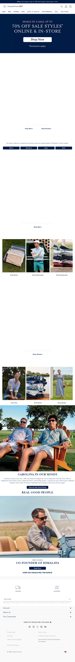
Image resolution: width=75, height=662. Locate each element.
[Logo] (15, 6)
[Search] (61, 6)
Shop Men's (29, 128)
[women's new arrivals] (37, 322)
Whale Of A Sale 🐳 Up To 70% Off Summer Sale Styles (35, 2)
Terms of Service (25, 602)
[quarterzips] (61, 258)
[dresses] (61, 386)
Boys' (46, 148)
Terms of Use (42, 632)
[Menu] (4, 6)
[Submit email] (69, 599)
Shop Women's (46, 128)
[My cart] (70, 6)
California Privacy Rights (14, 639)
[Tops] (13, 386)
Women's (29, 148)
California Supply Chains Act (47, 636)
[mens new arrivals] (37, 194)
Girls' (63, 148)
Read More (37, 568)
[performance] (37, 258)
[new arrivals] (37, 96)
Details (56, 1)
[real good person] (37, 533)
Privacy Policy (33, 602)
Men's (11, 148)
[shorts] (13, 258)
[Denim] (37, 386)
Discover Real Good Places (37, 487)
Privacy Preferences (13, 645)
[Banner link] (37, 33)
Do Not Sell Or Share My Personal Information (49, 640)
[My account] (66, 6)
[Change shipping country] (65, 651)
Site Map (9, 636)
